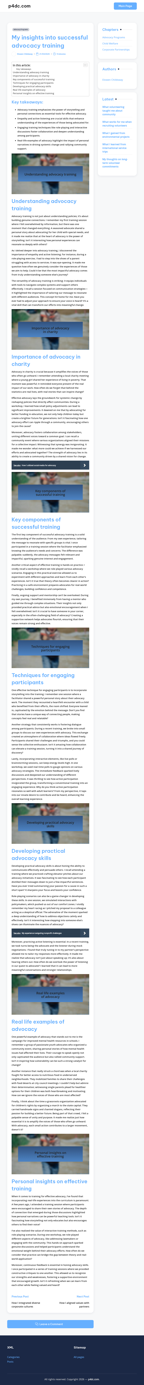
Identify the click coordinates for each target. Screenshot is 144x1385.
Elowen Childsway (112, 79)
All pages (79, 1357)
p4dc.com (19, 6)
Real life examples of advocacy (29, 89)
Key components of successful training (34, 79)
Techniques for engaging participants (33, 82)
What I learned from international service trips (114, 148)
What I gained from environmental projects (115, 134)
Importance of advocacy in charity (31, 75)
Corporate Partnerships (116, 49)
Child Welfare (110, 43)
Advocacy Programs (21, 29)
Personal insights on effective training (33, 93)
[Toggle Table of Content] (84, 65)
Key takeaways (23, 69)
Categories (13, 1357)
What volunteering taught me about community (113, 110)
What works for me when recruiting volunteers (117, 123)
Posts (10, 1361)
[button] (125, 6)
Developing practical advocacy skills (32, 86)
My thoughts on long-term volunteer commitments (115, 163)
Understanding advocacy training (31, 72)
